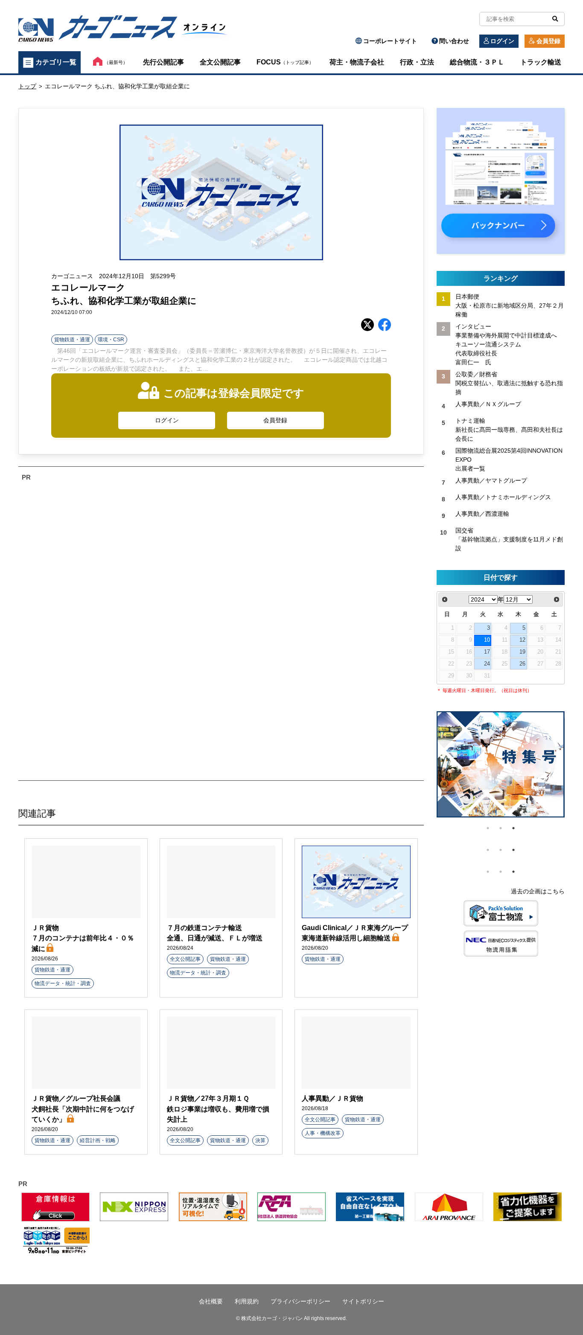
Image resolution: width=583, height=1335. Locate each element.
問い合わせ (454, 41)
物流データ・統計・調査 (63, 983)
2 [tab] (500, 828)
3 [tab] (513, 828)
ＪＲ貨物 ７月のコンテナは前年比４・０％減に (83, 938)
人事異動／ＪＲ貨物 (332, 1098)
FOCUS (285, 62)
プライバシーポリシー (300, 1301)
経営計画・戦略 (98, 1140)
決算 (260, 1140)
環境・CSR (111, 340)
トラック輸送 (540, 62)
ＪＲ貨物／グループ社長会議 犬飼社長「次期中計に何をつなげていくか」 (83, 1108)
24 (487, 664)
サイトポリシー (363, 1301)
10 (487, 640)
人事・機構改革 (323, 1133)
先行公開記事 (163, 62)
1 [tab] (488, 828)
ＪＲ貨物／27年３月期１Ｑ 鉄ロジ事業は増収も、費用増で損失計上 (218, 1108)
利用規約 (247, 1301)
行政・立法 (417, 62)
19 (522, 652)
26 (522, 664)
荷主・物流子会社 (356, 62)
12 (522, 640)
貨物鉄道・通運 (72, 340)
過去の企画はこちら (538, 891)
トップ (27, 86)
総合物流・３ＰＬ (477, 62)
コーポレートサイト (390, 41)
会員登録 (548, 41)
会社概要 (211, 1301)
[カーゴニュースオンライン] (127, 30)
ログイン (502, 41)
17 (487, 652)
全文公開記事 (220, 62)
